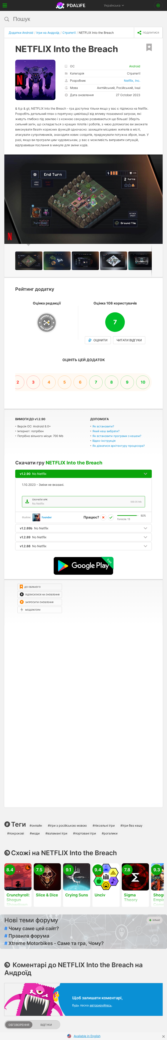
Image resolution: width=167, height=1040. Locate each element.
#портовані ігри (84, 833)
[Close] (163, 1036)
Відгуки (46, 1024)
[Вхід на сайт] (158, 5)
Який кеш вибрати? (106, 431)
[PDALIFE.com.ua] (71, 5)
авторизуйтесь (101, 1005)
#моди (35, 833)
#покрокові (15, 833)
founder (47, 517)
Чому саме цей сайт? (31, 928)
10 (143, 382)
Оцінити (100, 340)
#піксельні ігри (104, 825)
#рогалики (109, 833)
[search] (75, 19)
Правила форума (26, 935)
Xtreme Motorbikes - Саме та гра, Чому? (54, 943)
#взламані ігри (56, 833)
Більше (156, 920)
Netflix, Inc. (132, 80)
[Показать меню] (5, 5)
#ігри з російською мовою (67, 825)
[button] (158, 158)
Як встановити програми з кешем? (116, 436)
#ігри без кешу (131, 825)
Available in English (87, 1036)
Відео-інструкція (103, 440)
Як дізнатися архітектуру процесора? (118, 445)
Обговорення (18, 1024)
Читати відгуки (129, 340)
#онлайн (36, 825)
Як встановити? (103, 426)
